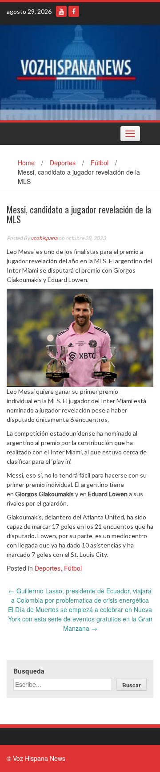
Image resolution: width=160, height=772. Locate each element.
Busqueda (28, 670)
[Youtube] (61, 11)
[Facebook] (73, 11)
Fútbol (99, 162)
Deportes (63, 162)
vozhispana (44, 238)
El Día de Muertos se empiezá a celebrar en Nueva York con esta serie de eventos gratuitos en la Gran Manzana (80, 619)
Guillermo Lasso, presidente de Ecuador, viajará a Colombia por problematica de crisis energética (80, 595)
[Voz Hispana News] (80, 71)
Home (26, 162)
